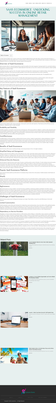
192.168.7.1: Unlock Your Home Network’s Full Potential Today (41, 312)
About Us (44, 3)
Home (27, 3)
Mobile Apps (38, 3)
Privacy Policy (30, 397)
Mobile (30, 3)
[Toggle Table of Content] (10, 56)
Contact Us (49, 3)
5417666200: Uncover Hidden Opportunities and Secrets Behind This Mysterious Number (42, 277)
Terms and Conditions (42, 397)
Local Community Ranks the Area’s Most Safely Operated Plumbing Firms (40, 243)
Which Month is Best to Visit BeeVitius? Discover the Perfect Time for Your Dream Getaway (41, 349)
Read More (30, 247)
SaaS (34, 3)
